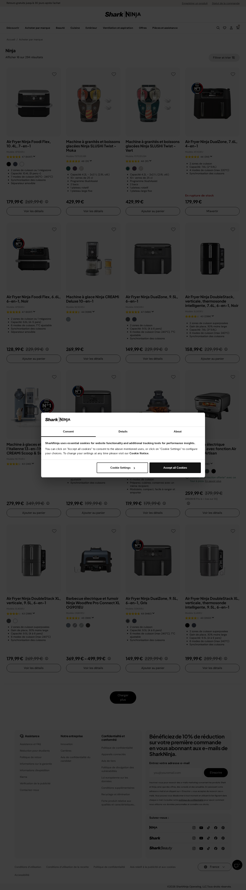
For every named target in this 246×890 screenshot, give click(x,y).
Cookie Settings (120, 467)
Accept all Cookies (175, 467)
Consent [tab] (68, 431)
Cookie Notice (139, 453)
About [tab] (178, 431)
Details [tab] (123, 431)
